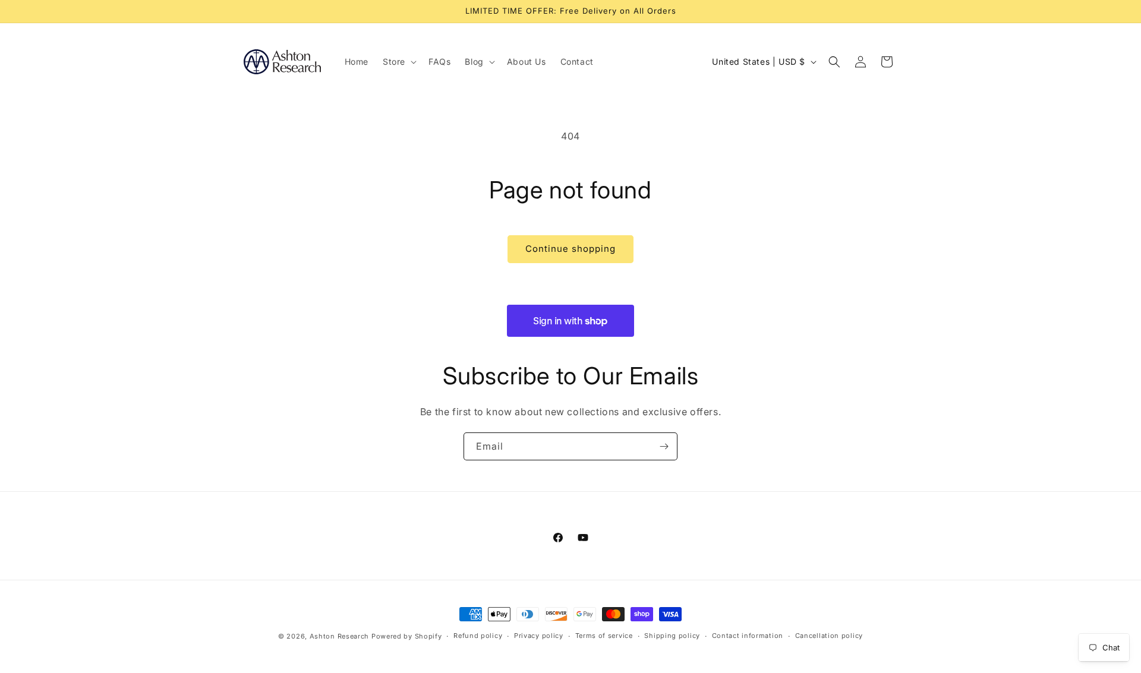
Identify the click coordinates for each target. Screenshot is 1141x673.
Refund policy (477, 635)
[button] (398, 61)
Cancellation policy (829, 635)
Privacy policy (538, 635)
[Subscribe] (664, 446)
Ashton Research (340, 636)
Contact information (747, 635)
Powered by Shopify (406, 636)
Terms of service (604, 635)
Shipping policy (672, 635)
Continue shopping (570, 248)
